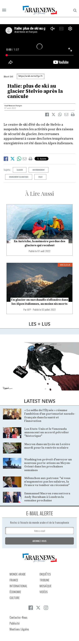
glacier (20, 169)
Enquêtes (45, 574)
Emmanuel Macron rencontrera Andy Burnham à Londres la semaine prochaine (47, 497)
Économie (15, 592)
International (18, 586)
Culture (14, 598)
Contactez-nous (18, 617)
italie (40, 176)
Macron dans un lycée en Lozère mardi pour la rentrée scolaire (47, 446)
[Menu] (4, 10)
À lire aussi (39, 193)
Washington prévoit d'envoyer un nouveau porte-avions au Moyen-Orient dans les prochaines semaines (48, 465)
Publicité (14, 623)
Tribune (44, 580)
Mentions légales (19, 629)
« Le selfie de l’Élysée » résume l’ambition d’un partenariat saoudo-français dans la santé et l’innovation (49, 415)
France (14, 580)
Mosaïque (45, 586)
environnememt (39, 169)
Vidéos (44, 592)
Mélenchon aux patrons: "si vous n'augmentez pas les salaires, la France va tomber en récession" (47, 481)
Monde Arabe (18, 574)
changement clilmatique (18, 176)
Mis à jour (65, 265)
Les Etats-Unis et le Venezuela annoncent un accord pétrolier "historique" (46, 432)
